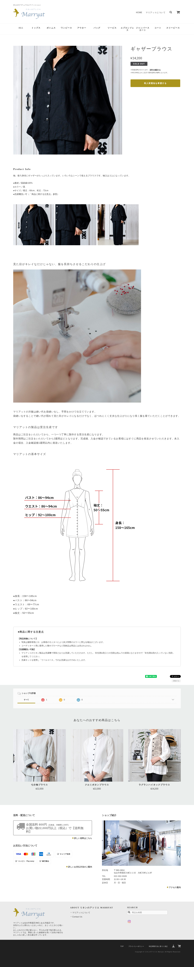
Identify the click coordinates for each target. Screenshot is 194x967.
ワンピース (66, 28)
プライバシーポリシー (136, 946)
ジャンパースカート (143, 29)
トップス (36, 28)
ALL (20, 28)
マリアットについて (155, 12)
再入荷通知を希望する (155, 83)
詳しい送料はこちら (83, 838)
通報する (176, 681)
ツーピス (112, 28)
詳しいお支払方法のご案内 (80, 867)
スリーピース (173, 28)
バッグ (97, 28)
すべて (26, 700)
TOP (122, 946)
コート (158, 28)
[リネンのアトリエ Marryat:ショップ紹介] (141, 843)
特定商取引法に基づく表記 (158, 946)
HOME (139, 12)
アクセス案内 (175, 887)
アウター (81, 28)
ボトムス (51, 28)
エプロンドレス (127, 29)
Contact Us (77, 917)
